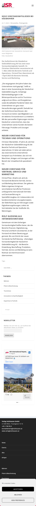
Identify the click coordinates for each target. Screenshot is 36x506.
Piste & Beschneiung (11, 286)
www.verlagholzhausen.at (10, 431)
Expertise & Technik (10, 301)
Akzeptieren (18, 489)
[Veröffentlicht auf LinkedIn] (29, 352)
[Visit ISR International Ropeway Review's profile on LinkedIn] (7, 352)
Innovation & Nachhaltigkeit (13, 296)
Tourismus (7, 291)
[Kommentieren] (11, 396)
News (4, 443)
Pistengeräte (23, 23)
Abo (3, 453)
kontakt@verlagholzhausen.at (12, 429)
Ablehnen (18, 495)
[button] (3, 375)
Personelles (14, 23)
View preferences (18, 500)
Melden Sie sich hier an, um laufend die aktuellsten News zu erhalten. (17, 326)
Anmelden (9, 335)
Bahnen (6, 281)
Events (4, 448)
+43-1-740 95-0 (7, 426)
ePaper (4, 458)
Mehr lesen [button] (9, 362)
